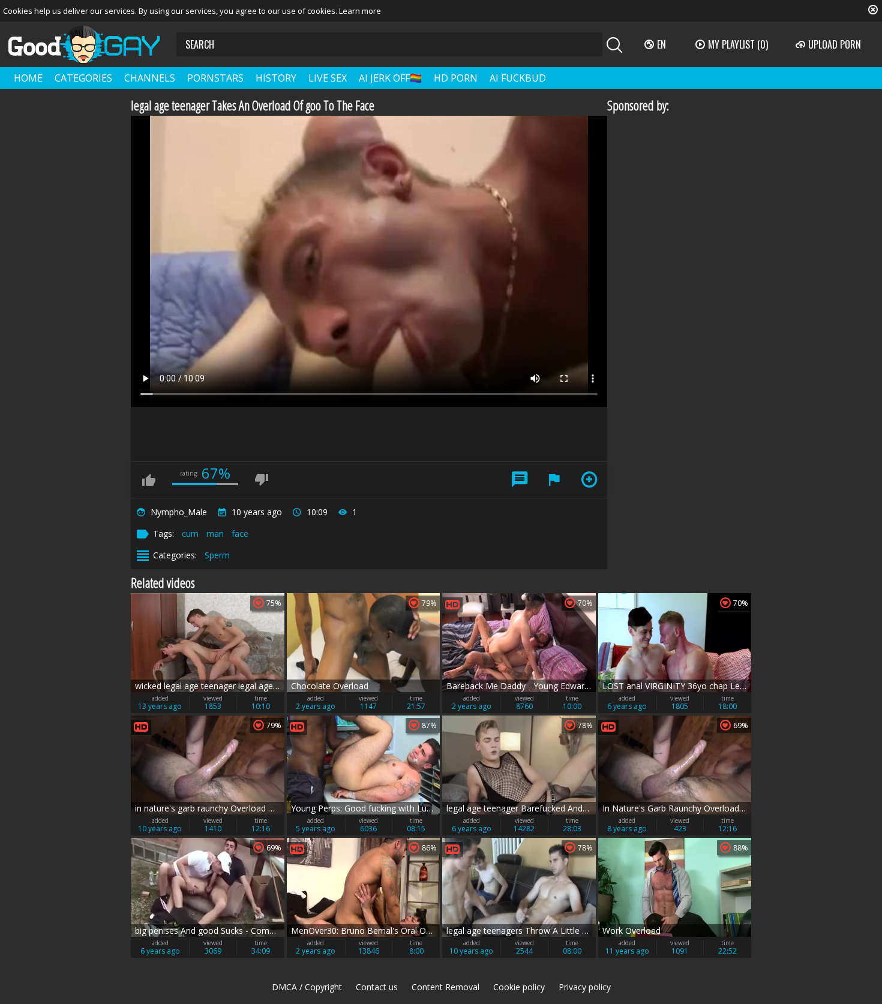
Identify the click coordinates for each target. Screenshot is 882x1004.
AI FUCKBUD (518, 78)
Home (28, 78)
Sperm (217, 555)
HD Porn (456, 78)
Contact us (377, 987)
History (276, 78)
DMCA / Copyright (307, 987)
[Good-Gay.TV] (91, 44)
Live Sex (327, 78)
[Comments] (519, 479)
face (240, 533)
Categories (83, 78)
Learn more (360, 10)
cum (190, 533)
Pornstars (215, 78)
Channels (149, 78)
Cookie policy (519, 987)
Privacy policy (585, 987)
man (215, 533)
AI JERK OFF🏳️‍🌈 (390, 78)
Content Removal (445, 987)
